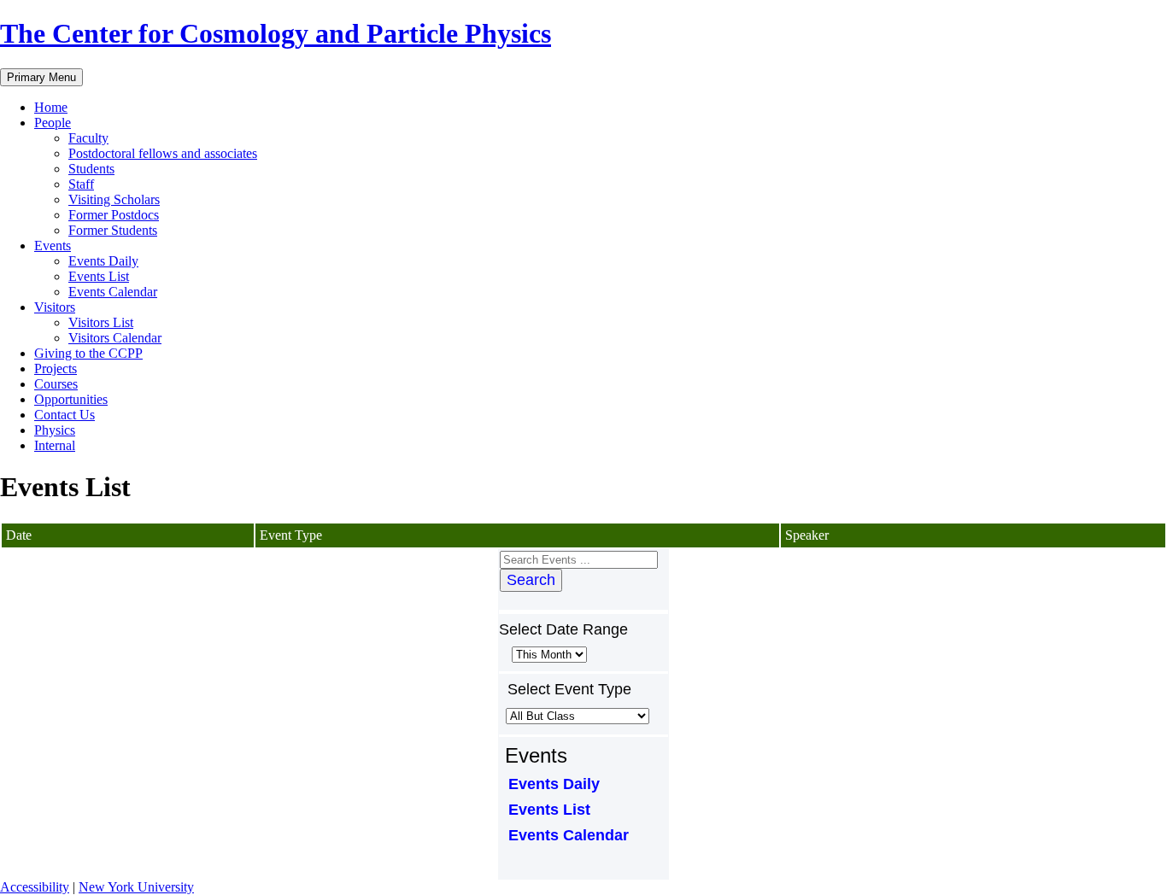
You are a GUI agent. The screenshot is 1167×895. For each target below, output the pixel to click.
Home (50, 107)
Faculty (88, 138)
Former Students (112, 230)
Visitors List (100, 322)
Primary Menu (41, 77)
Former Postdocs (113, 215)
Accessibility (34, 887)
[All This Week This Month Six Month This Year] (547, 653)
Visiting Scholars (114, 199)
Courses (56, 384)
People (52, 122)
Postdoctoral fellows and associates (162, 153)
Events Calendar (112, 291)
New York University (136, 887)
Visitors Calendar (114, 338)
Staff (81, 184)
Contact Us (64, 414)
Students (91, 168)
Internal (54, 445)
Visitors (54, 307)
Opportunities (71, 399)
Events (52, 245)
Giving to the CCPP (88, 353)
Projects (55, 368)
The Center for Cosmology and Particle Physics (275, 33)
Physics (54, 430)
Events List (98, 276)
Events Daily (103, 261)
